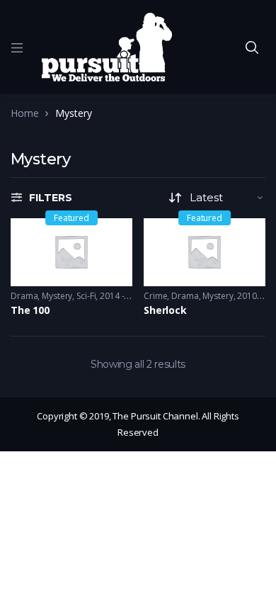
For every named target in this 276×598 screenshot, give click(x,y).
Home (24, 113)
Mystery (57, 296)
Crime (155, 296)
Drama (24, 296)
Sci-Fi (86, 296)
